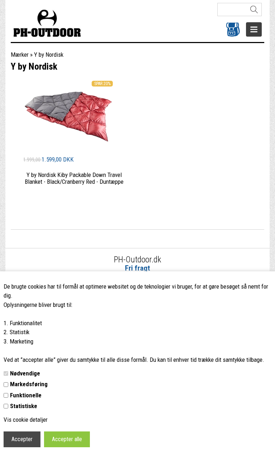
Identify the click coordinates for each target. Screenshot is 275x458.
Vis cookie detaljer (26, 419)
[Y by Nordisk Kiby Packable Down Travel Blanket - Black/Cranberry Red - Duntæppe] (68, 150)
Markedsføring (29, 384)
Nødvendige (25, 373)
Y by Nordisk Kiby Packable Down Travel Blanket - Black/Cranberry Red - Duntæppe (74, 178)
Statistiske (23, 406)
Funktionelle (26, 395)
